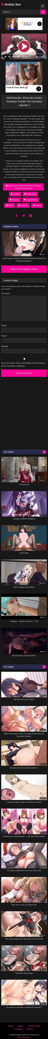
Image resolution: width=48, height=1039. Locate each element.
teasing (38, 205)
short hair (24, 205)
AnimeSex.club (24, 1037)
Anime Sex (12, 4)
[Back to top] (40, 1031)
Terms (10, 1026)
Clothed (16, 194)
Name (4, 325)
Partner (29, 1029)
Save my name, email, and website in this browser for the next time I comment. (23, 364)
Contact (18, 1029)
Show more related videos (24, 269)
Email (4, 336)
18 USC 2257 (34, 1026)
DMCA (21, 1026)
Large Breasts (31, 200)
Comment (5, 293)
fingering (15, 200)
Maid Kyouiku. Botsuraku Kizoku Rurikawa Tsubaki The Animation (24, 187)
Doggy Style (31, 194)
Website (4, 346)
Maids (10, 205)
